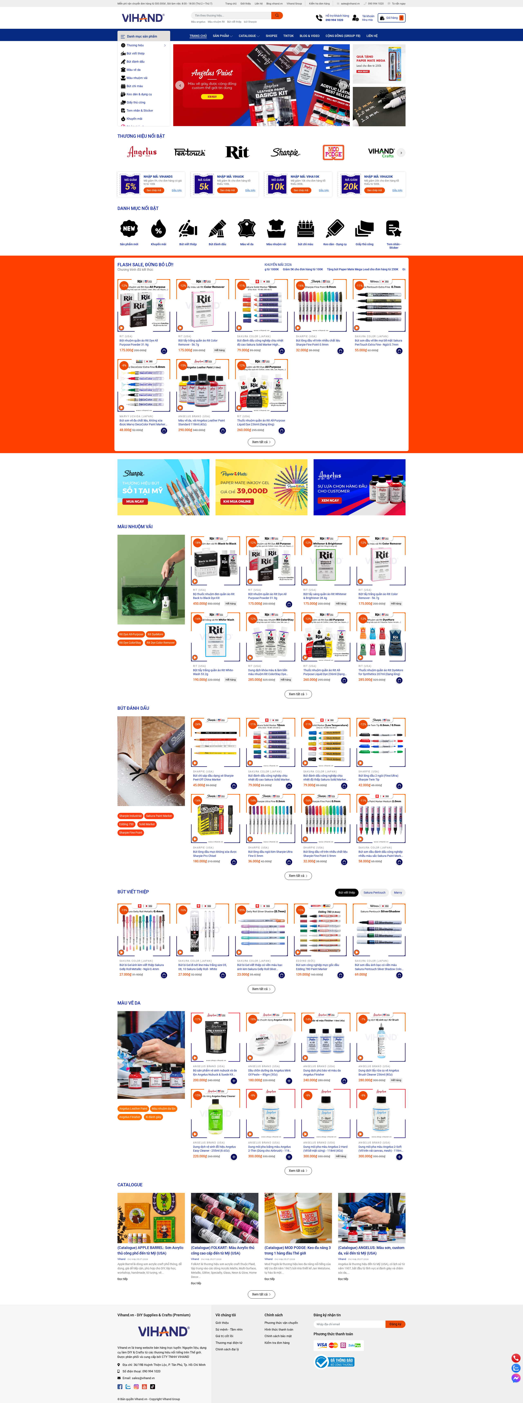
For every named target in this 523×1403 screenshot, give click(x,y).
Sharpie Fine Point (130, 832)
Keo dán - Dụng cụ (335, 244)
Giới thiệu (245, 3)
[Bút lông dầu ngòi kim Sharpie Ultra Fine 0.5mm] (270, 818)
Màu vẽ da (247, 244)
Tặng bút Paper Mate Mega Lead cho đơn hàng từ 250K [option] (282, 269)
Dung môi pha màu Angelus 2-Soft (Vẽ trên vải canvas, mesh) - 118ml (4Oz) (380, 1150)
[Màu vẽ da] (246, 228)
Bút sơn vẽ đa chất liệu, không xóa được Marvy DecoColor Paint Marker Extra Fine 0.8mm (142, 424)
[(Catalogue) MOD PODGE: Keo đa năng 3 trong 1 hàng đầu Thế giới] (298, 1218)
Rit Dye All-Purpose (131, 634)
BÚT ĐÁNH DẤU (133, 708)
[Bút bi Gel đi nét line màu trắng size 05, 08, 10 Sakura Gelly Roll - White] (202, 930)
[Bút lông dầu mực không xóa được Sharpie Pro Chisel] (215, 818)
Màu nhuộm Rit (216, 21)
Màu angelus (198, 21)
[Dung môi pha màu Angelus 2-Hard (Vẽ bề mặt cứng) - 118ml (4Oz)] (325, 1113)
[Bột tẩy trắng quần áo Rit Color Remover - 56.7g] (202, 305)
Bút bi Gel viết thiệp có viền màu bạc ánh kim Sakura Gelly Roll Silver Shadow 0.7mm (259, 969)
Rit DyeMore (155, 634)
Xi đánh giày (153, 1117)
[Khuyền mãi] (379, 64)
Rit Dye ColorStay (130, 642)
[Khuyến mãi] (158, 228)
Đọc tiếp (122, 1279)
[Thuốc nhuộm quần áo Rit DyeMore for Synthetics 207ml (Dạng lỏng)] (381, 636)
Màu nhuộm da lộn (163, 1108)
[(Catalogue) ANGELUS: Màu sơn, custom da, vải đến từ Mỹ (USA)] (372, 1218)
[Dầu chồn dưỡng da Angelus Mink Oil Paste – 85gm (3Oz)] (270, 1037)
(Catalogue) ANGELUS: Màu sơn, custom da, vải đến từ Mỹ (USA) (371, 1250)
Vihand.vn (140, 1399)
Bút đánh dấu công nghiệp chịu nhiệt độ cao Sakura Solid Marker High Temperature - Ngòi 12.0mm (260, 344)
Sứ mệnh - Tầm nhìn (229, 1329)
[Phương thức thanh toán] (339, 1345)
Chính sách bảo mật (278, 1336)
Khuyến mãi (158, 244)
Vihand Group (294, 3)
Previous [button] (179, 85)
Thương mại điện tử (229, 1343)
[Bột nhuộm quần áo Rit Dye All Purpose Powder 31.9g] (143, 305)
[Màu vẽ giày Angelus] (360, 487)
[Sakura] (189, 152)
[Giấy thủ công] (364, 228)
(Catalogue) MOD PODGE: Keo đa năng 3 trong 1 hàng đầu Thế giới (298, 1250)
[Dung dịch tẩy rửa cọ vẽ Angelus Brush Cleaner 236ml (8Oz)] (381, 1037)
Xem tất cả (260, 442)
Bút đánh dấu (217, 244)
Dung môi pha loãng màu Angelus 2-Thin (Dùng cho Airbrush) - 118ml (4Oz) (270, 1150)
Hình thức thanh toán (279, 1329)
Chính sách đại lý (227, 1349)
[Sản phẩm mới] (129, 228)
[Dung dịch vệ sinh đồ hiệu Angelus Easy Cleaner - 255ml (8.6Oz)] (215, 1113)
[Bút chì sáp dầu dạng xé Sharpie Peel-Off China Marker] (215, 742)
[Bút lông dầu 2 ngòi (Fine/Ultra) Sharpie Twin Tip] (381, 742)
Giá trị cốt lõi (224, 1336)
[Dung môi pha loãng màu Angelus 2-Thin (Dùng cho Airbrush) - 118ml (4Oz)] (270, 1113)
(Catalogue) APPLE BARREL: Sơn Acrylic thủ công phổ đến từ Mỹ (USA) (150, 1250)
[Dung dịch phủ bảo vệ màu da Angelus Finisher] (325, 1037)
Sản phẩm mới (129, 244)
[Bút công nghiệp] (151, 761)
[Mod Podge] (334, 152)
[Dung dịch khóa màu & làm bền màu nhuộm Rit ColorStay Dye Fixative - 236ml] (270, 636)
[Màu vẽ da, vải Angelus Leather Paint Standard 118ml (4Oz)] (202, 385)
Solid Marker (147, 824)
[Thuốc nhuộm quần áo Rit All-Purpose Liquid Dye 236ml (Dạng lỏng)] (261, 385)
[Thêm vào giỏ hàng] (234, 1081)
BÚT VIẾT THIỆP (133, 891)
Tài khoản (368, 16)
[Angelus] (141, 152)
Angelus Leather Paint (133, 1108)
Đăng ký (395, 1324)
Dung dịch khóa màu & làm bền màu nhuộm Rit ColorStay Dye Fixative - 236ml (267, 674)
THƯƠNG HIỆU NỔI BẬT (141, 136)
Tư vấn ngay (399, 3)
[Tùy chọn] (164, 351)
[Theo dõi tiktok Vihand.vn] (152, 1386)
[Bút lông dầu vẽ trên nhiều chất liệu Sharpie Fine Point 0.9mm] (320, 305)
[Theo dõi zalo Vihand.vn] (128, 1386)
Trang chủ (231, 3)
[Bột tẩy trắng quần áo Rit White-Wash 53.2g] (215, 636)
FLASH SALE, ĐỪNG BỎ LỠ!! (145, 264)
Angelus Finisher (129, 1117)
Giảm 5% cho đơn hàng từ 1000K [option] (343, 269)
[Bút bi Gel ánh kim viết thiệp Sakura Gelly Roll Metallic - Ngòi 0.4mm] (143, 930)
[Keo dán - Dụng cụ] (335, 228)
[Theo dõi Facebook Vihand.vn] (119, 1386)
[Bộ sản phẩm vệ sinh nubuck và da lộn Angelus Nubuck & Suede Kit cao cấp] (215, 1037)
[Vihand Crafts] (382, 152)
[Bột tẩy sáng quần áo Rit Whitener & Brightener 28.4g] (325, 560)
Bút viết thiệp (234, 21)
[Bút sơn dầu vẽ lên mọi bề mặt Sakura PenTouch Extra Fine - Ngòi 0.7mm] (379, 305)
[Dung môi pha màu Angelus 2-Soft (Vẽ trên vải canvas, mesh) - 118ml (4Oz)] (381, 1113)
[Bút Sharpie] (163, 487)
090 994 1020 (334, 20)
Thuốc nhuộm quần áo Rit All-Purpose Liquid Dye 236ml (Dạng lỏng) (324, 674)
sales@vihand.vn (143, 1378)
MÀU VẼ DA (129, 1003)
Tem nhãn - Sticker (394, 246)
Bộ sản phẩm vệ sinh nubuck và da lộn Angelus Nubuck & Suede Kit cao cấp (215, 1074)
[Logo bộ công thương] (334, 1362)
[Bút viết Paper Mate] (261, 487)
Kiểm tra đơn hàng (319, 3)
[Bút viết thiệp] (188, 228)
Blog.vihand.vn (274, 3)
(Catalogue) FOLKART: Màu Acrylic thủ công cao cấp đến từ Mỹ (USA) (222, 1250)
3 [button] (266, 121)
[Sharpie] (286, 152)
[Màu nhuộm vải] (276, 228)
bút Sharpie (250, 21)
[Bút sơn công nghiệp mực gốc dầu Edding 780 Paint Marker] (320, 930)
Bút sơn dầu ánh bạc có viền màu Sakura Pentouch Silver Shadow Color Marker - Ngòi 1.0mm (378, 969)
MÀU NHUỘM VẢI (135, 526)
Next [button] (343, 85)
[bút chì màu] (305, 228)
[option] (261, 85)
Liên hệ (259, 3)
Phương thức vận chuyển (281, 1323)
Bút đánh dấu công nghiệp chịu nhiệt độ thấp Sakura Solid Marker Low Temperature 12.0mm (324, 779)
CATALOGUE (129, 1184)
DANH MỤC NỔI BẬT (138, 208)
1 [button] (257, 121)
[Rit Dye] (237, 152)
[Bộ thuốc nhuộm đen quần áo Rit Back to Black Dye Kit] (215, 560)
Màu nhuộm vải (276, 244)
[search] (277, 15)
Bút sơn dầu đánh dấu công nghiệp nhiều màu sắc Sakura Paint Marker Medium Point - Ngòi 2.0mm (381, 855)
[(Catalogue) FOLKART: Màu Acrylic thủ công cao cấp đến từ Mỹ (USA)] (224, 1218)
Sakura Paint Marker (159, 815)
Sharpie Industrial (130, 815)
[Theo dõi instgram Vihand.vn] (136, 1386)
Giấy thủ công (364, 244)
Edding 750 (126, 824)
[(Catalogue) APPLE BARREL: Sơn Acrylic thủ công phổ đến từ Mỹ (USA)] (151, 1218)
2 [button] (261, 121)
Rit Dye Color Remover (161, 642)
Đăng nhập (367, 20)
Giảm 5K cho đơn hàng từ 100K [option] (388, 269)
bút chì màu (305, 244)
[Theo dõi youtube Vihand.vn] (144, 1386)
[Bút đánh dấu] (217, 228)
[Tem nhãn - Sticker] (394, 228)
